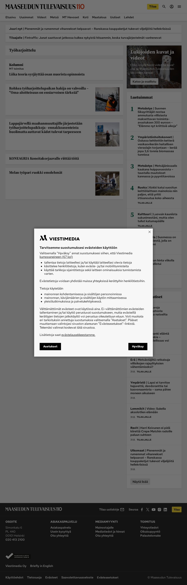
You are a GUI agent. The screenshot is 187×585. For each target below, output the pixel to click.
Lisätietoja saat (67, 335)
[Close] (149, 231)
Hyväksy (138, 346)
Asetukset (50, 346)
